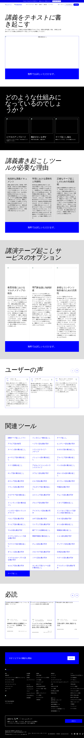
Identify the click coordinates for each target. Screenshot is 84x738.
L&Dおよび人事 (54, 686)
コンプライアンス (30, 679)
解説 (37, 690)
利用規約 (58, 733)
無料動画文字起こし (55, 706)
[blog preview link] (17, 620)
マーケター (53, 677)
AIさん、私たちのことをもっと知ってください (37, 734)
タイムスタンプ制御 (9, 679)
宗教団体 (38, 699)
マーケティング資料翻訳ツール (58, 708)
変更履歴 (29, 697)
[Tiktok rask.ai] (83, 734)
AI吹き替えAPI (30, 686)
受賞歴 (28, 677)
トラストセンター (9, 703)
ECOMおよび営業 (55, 690)
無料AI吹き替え (54, 702)
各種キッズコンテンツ (41, 693)
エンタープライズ (30, 693)
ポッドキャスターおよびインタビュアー (60, 681)
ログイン (62, 4)
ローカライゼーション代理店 (42, 677)
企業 (52, 684)
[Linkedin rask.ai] (74, 734)
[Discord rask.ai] (77, 734)
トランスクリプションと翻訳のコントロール (15, 677)
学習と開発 (38, 675)
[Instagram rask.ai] (80, 734)
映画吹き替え (54, 693)
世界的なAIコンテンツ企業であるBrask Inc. (14, 732)
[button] (30, 5)
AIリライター (8, 688)
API (6, 690)
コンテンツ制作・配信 (41, 688)
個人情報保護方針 (51, 733)
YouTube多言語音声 (40, 686)
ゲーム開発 (38, 695)
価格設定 (45, 4)
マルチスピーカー (9, 686)
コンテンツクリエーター (56, 679)
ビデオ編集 (38, 679)
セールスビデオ (39, 697)
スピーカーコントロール (10, 684)
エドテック (53, 675)
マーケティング (39, 681)
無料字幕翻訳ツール (55, 704)
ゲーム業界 (53, 688)
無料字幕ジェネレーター (56, 699)
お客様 (28, 675)
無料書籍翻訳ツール (55, 711)
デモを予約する (30, 695)
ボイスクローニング (9, 681)
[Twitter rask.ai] (72, 734)
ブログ (28, 691)
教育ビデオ (38, 684)
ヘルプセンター (30, 688)
